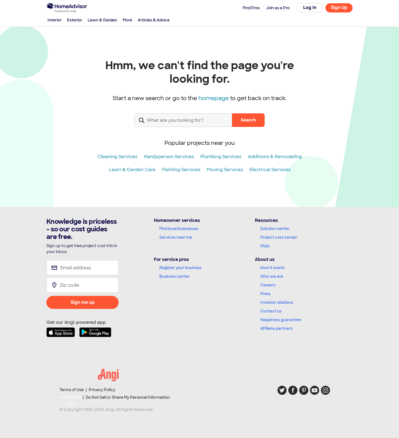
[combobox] (183, 124)
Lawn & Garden (102, 20)
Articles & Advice (154, 20)
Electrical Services (269, 169)
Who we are (271, 276)
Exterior (74, 20)
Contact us (270, 311)
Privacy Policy (102, 389)
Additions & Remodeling (275, 156)
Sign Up (339, 7)
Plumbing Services (220, 156)
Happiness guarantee (280, 319)
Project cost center (278, 237)
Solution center (275, 228)
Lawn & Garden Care (132, 169)
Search (248, 120)
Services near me (175, 237)
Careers (268, 285)
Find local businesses (178, 228)
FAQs (265, 246)
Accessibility (70, 400)
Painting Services (181, 169)
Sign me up (83, 302)
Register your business (180, 267)
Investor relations (276, 302)
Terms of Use (71, 389)
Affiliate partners (276, 328)
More (127, 20)
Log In (309, 7)
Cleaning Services (117, 156)
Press (265, 293)
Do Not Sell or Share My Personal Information (128, 397)
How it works (272, 267)
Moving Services (225, 169)
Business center (174, 276)
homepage (213, 98)
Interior (54, 20)
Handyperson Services (169, 156)
